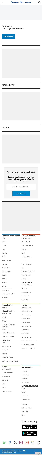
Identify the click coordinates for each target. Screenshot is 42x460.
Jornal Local (25, 375)
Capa (3, 238)
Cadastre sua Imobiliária (29, 348)
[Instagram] (21, 442)
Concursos (27, 282)
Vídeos (4, 384)
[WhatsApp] (4, 442)
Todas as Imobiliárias (28, 344)
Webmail (4, 307)
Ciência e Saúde (6, 271)
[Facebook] (9, 442)
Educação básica (26, 238)
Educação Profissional (28, 271)
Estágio (24, 249)
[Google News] (32, 442)
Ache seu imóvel (26, 307)
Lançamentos (26, 318)
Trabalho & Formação (28, 245)
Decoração (25, 333)
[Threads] (38, 442)
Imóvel (25, 305)
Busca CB (4, 353)
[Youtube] (26, 442)
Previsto (24, 288)
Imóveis (4, 317)
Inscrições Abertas (27, 296)
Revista (24, 392)
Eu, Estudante (28, 236)
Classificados (8, 311)
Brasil (3, 249)
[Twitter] (15, 442)
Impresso (6, 340)
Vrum (4, 366)
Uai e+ (24, 415)
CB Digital (5, 350)
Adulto (4, 329)
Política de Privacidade (8, 294)
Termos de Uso (6, 297)
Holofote (4, 279)
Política (4, 245)
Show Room (25, 330)
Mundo (4, 257)
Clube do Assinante (7, 357)
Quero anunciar (6, 313)
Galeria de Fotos (26, 337)
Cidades (4, 242)
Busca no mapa (26, 315)
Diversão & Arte (6, 260)
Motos (3, 387)
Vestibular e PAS (26, 264)
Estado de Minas (27, 408)
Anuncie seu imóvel (27, 311)
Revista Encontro (30, 386)
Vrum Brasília (26, 382)
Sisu (23, 268)
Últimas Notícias (26, 257)
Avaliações (5, 380)
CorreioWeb (7, 305)
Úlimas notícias (26, 322)
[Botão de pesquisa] (39, 2)
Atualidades (25, 396)
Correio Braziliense (11, 236)
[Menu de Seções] (3, 2)
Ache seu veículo (6, 369)
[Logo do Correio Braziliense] (21, 2)
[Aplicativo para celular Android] (29, 433)
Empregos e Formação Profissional (8, 325)
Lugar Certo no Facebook (29, 341)
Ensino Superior (26, 242)
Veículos (4, 321)
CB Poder (24, 378)
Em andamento (26, 292)
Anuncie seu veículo (7, 373)
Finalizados (25, 299)
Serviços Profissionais (8, 333)
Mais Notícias (8, 36)
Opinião (4, 275)
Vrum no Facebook (7, 391)
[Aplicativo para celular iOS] (29, 427)
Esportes (4, 264)
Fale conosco (25, 279)
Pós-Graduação (26, 275)
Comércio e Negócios (8, 336)
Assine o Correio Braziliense (10, 361)
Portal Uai (25, 411)
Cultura (24, 260)
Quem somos (5, 290)
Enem (23, 253)
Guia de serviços (26, 326)
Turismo (4, 286)
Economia (4, 253)
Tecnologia (5, 282)
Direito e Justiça (6, 268)
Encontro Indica (26, 399)
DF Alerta (25, 371)
